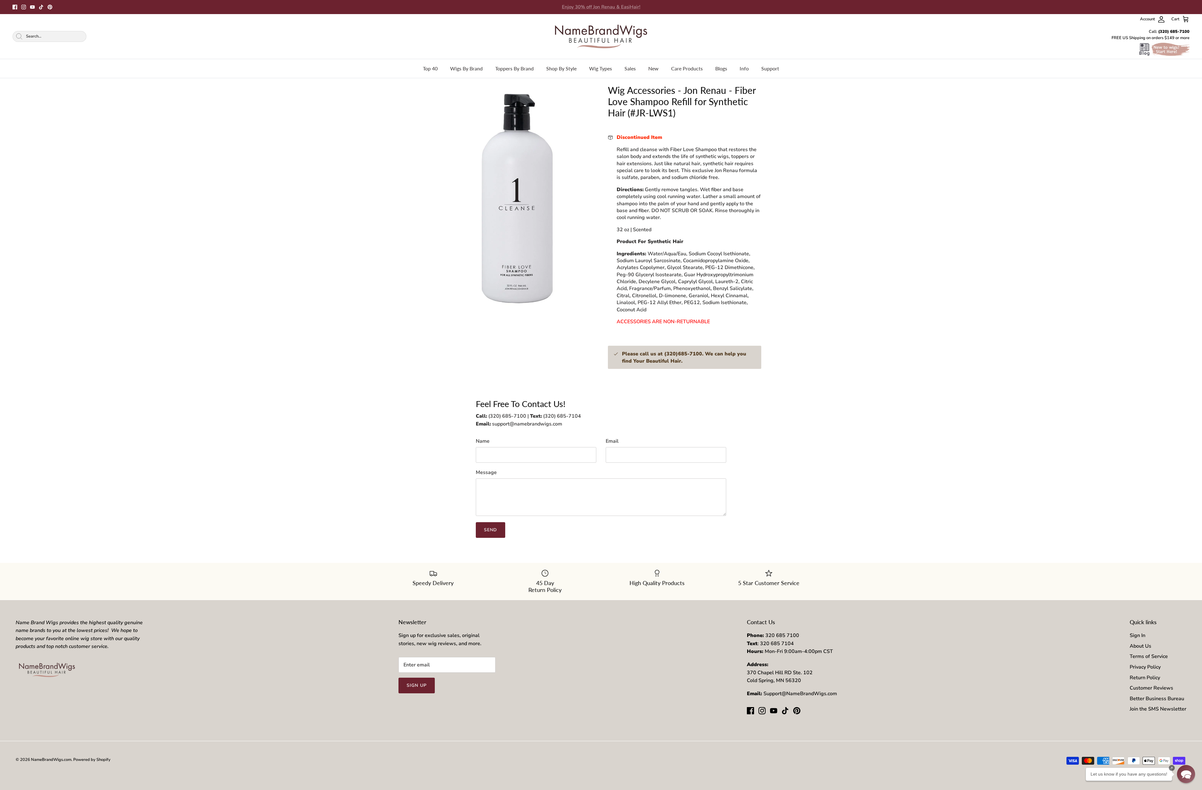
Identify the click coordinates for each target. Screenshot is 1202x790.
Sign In (1137, 635)
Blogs (721, 68)
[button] (1186, 774)
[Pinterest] (50, 7)
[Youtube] (32, 7)
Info (744, 68)
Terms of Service (1149, 656)
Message (486, 472)
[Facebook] (15, 7)
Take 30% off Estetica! (601, 7)
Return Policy (1145, 677)
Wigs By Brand (466, 68)
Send (490, 530)
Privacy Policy (1145, 667)
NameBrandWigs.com (51, 759)
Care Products (687, 68)
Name (483, 441)
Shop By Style (561, 68)
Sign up (417, 685)
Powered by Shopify (91, 759)
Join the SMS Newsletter (1158, 709)
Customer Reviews (1151, 688)
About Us (1140, 646)
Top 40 (430, 68)
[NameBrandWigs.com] (601, 36)
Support (770, 68)
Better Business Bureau (1157, 698)
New (653, 68)
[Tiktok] (41, 7)
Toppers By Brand (514, 68)
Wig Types (600, 68)
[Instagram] (23, 7)
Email (612, 441)
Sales (630, 68)
